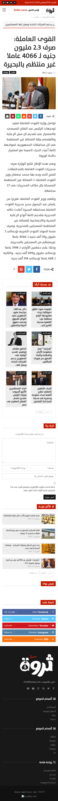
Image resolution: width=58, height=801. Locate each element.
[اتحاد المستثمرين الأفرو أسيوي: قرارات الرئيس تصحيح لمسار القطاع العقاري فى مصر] (16, 378)
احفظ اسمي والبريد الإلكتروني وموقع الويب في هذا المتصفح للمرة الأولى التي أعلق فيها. (32, 488)
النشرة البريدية (50, 770)
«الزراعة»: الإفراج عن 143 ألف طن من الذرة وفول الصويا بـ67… (23, 561)
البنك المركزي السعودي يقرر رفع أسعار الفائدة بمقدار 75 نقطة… (23, 532)
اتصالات (53, 736)
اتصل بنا (53, 778)
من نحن (52, 774)
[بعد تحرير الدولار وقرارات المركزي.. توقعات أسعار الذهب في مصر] (48, 549)
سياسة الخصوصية (48, 782)
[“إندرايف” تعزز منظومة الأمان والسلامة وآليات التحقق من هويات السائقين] (42, 339)
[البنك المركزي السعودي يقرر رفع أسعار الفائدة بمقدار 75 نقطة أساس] (48, 534)
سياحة (53, 719)
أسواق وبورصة (49, 711)
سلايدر (13, 72)
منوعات (5, 72)
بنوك (54, 715)
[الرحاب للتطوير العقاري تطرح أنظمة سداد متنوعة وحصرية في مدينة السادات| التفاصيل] (42, 378)
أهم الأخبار (47, 293)
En (55, 753)
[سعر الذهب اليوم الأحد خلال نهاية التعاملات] (48, 519)
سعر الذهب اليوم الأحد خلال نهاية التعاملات (21, 515)
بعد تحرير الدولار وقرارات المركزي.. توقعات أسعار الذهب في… (22, 546)
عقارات (53, 745)
